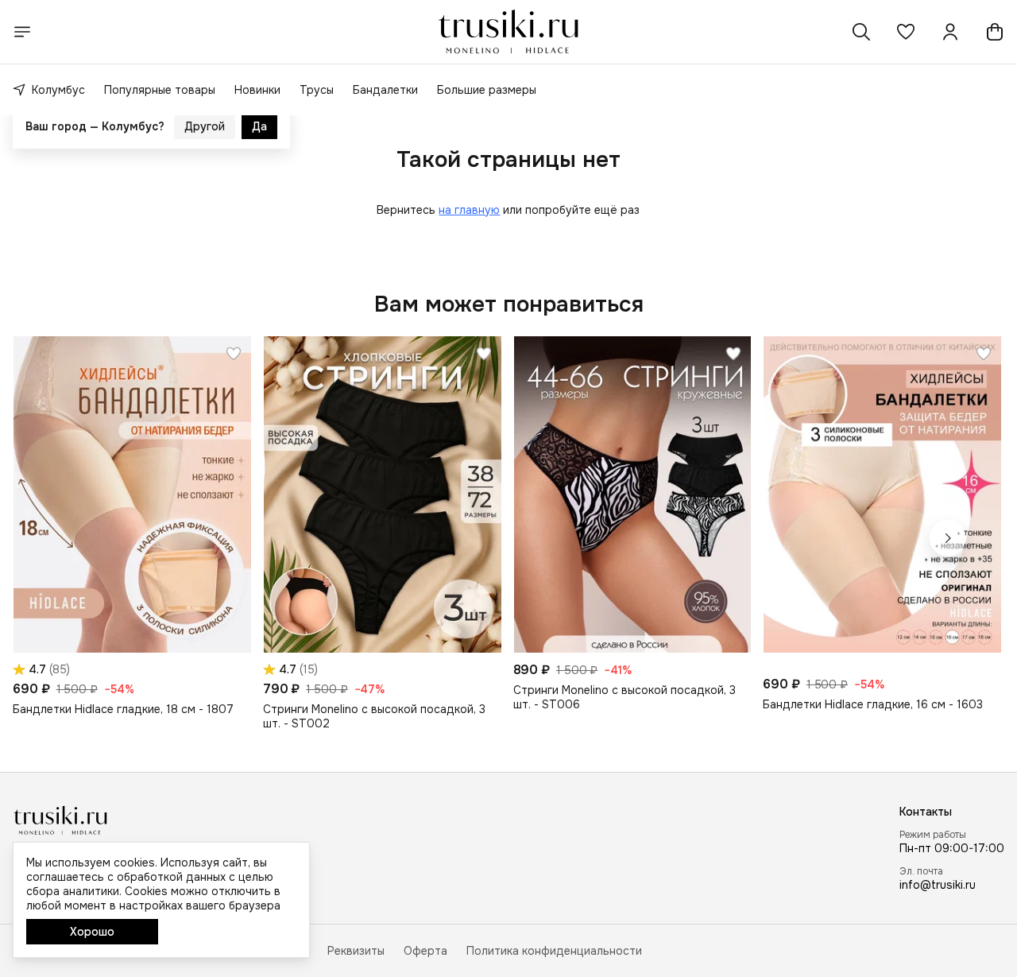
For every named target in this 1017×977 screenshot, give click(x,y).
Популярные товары (159, 90)
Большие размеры (486, 90)
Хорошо (92, 932)
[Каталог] (22, 31)
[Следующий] (948, 538)
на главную (469, 210)
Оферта (425, 951)
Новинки (257, 90)
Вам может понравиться (509, 304)
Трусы (317, 90)
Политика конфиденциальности (554, 951)
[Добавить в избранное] (233, 353)
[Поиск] (861, 31)
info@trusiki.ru (937, 885)
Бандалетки (385, 90)
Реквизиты (356, 951)
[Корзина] (994, 31)
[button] (905, 31)
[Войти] (950, 31)
